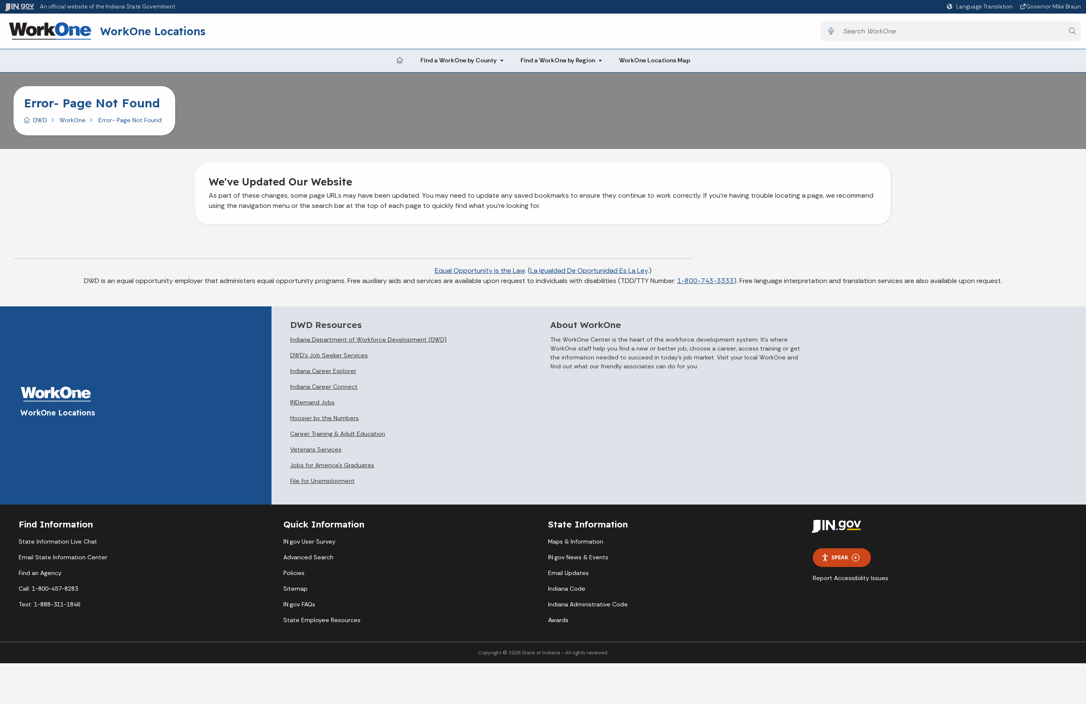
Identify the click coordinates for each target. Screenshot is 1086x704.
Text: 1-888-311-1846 (49, 604)
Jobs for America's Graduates (332, 465)
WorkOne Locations (152, 31)
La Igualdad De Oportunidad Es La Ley (589, 270)
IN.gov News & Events (578, 557)
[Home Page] (400, 61)
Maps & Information (575, 541)
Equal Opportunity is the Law (480, 270)
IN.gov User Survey (309, 541)
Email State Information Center (63, 557)
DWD (40, 120)
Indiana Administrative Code (588, 604)
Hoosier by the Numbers (324, 418)
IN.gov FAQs (299, 604)
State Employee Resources (322, 620)
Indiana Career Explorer (323, 370)
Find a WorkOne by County (458, 60)
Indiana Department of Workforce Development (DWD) (368, 339)
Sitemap (295, 588)
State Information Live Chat (58, 541)
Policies (294, 573)
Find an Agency (40, 573)
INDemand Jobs (312, 402)
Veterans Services (315, 449)
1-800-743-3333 (705, 280)
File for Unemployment (322, 480)
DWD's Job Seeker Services (329, 355)
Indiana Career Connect (324, 386)
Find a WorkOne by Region (558, 60)
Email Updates (568, 573)
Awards (558, 620)
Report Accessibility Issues (850, 578)
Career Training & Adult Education (337, 433)
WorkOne (72, 120)
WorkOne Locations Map (654, 60)
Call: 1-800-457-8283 (48, 588)
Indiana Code (566, 588)
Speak (839, 557)
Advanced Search (308, 557)
